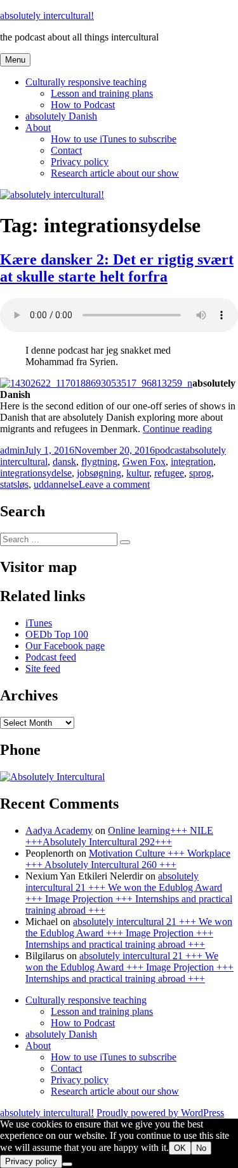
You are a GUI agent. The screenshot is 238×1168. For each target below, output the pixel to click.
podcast (170, 450)
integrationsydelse (36, 473)
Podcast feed (50, 657)
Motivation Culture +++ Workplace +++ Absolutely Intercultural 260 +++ (127, 859)
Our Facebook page (65, 645)
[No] (67, 1164)
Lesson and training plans (102, 93)
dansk (64, 461)
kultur (137, 473)
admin (12, 450)
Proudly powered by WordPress (160, 1112)
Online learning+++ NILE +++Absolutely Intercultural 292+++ (119, 836)
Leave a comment (114, 484)
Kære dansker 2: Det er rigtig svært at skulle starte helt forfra (117, 268)
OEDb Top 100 (56, 634)
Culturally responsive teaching (86, 82)
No (201, 1148)
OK (180, 1148)
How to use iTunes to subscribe (113, 139)
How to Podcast (83, 104)
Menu (15, 60)
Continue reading (177, 428)
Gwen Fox (144, 461)
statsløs (14, 484)
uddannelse (56, 484)
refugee (169, 473)
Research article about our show (115, 173)
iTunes (38, 623)
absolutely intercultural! (47, 15)
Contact (66, 150)
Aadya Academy (59, 830)
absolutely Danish (61, 116)
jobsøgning (99, 473)
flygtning (99, 461)
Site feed (42, 668)
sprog (200, 473)
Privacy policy (80, 161)
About (38, 127)
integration (192, 461)
